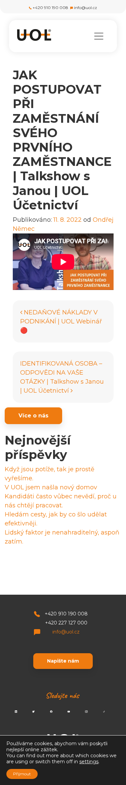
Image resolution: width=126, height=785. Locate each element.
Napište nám (63, 661)
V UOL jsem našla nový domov (51, 487)
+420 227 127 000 (66, 623)
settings (88, 762)
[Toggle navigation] (98, 36)
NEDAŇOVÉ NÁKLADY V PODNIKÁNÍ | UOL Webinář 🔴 (61, 321)
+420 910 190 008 (50, 7)
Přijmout (22, 773)
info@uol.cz (85, 7)
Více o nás (33, 415)
